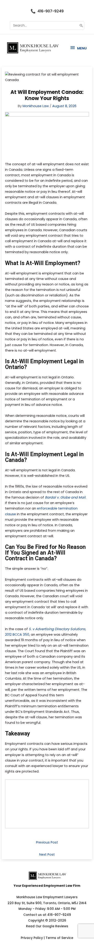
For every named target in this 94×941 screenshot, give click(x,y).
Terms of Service (59, 938)
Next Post (47, 854)
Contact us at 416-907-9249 (47, 915)
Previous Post (47, 842)
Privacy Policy (32, 938)
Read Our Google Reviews (47, 926)
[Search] (81, 25)
